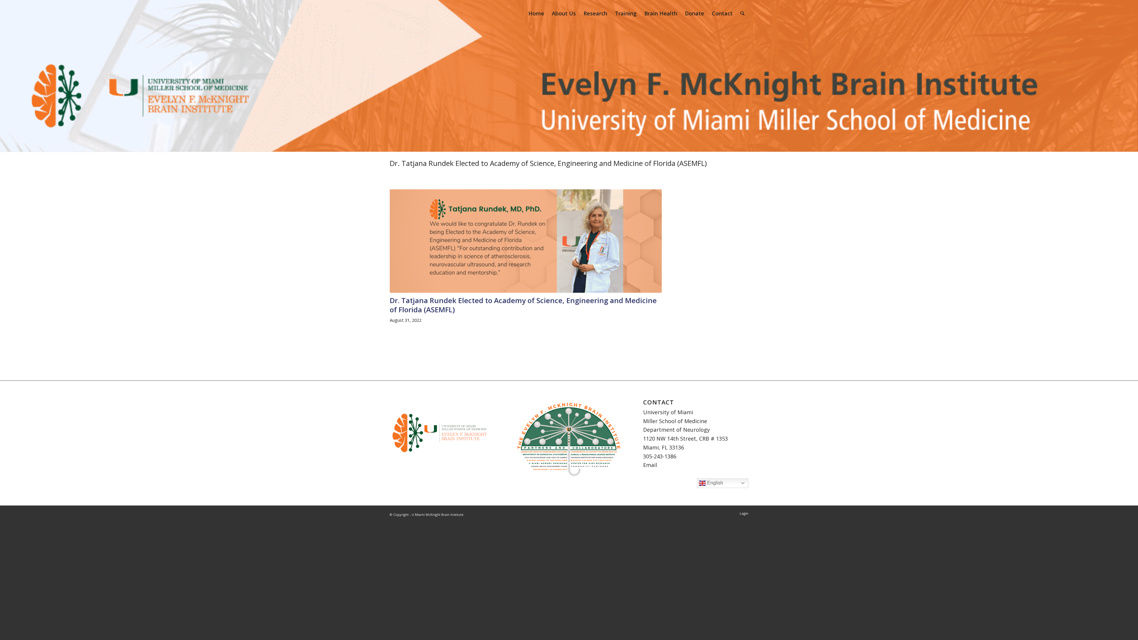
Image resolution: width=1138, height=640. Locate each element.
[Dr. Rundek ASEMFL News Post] (526, 241)
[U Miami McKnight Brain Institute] (401, 13)
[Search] (742, 13)
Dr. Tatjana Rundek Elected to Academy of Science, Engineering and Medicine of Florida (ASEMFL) (548, 163)
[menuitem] (536, 13)
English (714, 482)
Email (650, 464)
